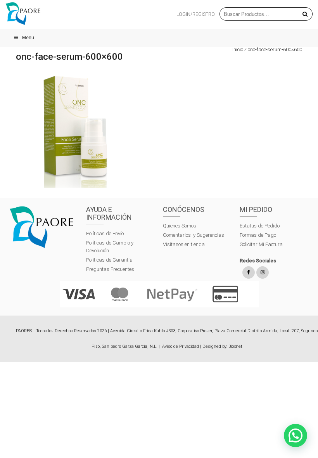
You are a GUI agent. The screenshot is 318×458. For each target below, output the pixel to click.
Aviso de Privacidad (180, 346)
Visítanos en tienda (184, 244)
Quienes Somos (179, 226)
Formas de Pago (258, 235)
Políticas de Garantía (110, 260)
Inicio (237, 49)
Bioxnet (235, 346)
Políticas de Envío (105, 233)
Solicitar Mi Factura (261, 244)
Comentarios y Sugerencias (193, 235)
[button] (295, 435)
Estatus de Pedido (260, 226)
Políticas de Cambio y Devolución (109, 246)
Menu (28, 37)
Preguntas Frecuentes (110, 269)
